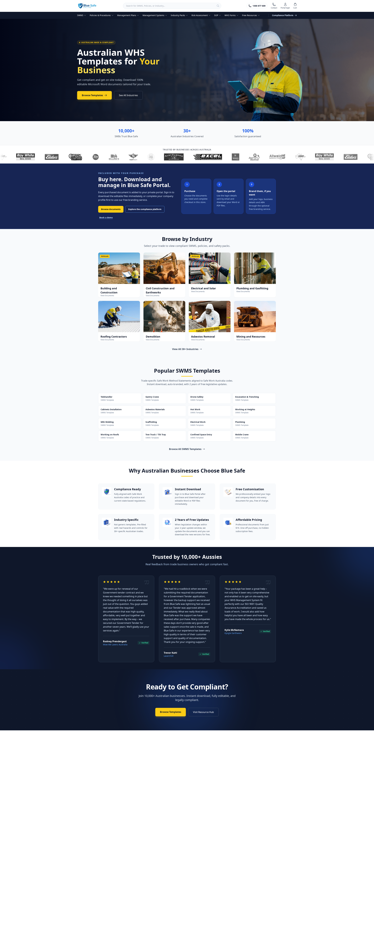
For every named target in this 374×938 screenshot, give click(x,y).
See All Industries (128, 95)
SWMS (80, 15)
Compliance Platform (282, 15)
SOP (216, 15)
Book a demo (106, 217)
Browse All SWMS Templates (185, 449)
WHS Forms (230, 15)
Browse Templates (92, 95)
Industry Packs (178, 15)
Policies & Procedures (100, 15)
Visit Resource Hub (203, 712)
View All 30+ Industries (185, 349)
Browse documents (111, 209)
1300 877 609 (259, 5)
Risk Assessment (200, 15)
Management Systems (153, 15)
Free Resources (249, 15)
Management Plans (126, 15)
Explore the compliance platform (144, 209)
